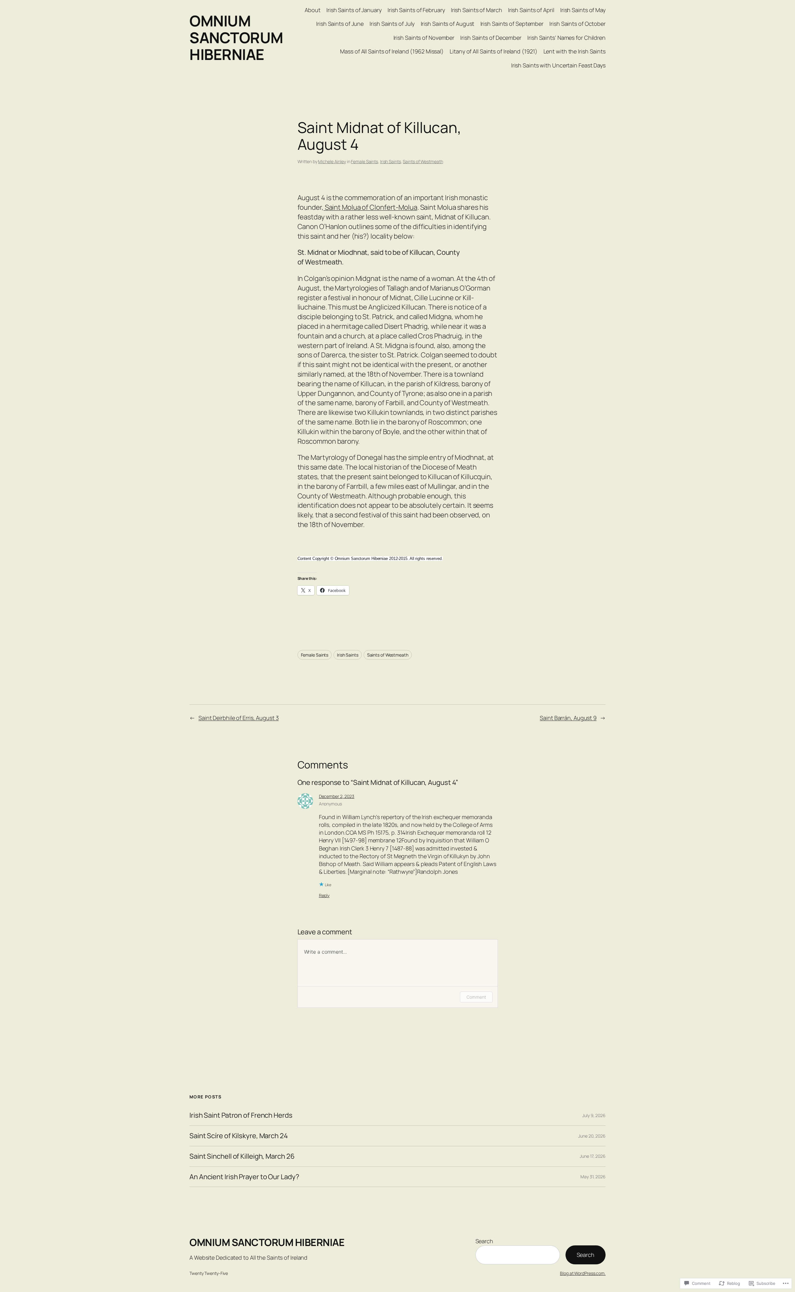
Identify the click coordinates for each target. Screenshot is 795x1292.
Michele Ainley (332, 161)
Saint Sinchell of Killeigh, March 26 (241, 1156)
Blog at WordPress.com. (583, 1273)
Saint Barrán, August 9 (568, 718)
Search (484, 1241)
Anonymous (330, 804)
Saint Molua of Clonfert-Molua (370, 207)
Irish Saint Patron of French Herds (241, 1115)
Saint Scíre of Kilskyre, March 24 (238, 1136)
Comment (476, 997)
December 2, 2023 (336, 796)
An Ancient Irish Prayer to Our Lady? (244, 1177)
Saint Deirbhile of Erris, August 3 (238, 718)
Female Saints (364, 161)
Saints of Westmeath (423, 161)
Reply (324, 895)
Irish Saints (390, 161)
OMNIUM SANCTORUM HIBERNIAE (236, 37)
